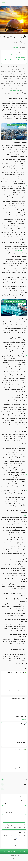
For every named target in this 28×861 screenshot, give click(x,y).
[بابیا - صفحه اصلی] (3, 2)
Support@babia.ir (14, 820)
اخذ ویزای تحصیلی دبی (12, 90)
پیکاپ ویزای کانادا (11, 851)
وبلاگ (21, 42)
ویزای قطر (19, 851)
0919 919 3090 (7, 809)
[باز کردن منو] (25, 2)
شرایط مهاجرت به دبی (17, 251)
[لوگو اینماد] (14, 841)
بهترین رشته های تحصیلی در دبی (18, 55)
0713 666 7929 (7, 803)
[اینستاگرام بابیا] (14, 858)
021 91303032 (7, 800)
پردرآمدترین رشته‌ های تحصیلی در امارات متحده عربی (14, 61)
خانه (25, 42)
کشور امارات (15, 42)
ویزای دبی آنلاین (22, 515)
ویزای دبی (24, 851)
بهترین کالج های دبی (21, 57)
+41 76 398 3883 (8, 812)
